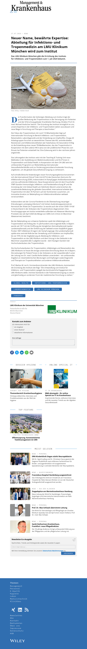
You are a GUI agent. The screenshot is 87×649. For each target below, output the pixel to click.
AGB (12, 633)
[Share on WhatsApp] (27, 352)
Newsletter (16, 615)
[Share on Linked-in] (22, 352)
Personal (43, 454)
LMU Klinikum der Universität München (27, 305)
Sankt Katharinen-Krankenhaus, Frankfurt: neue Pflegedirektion (46, 525)
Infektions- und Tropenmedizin (51, 283)
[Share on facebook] (12, 352)
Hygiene (14, 594)
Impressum (15, 628)
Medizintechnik (18, 599)
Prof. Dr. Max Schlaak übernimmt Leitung (49, 508)
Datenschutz (17, 631)
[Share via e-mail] (31, 352)
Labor (13, 596)
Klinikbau (15, 601)
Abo (12, 618)
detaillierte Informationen (23, 333)
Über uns (15, 626)
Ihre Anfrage (16, 338)
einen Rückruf (19, 330)
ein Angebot (18, 327)
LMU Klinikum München (48, 289)
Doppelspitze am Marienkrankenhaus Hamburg (52, 491)
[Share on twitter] (17, 352)
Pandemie (18, 296)
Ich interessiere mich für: (21, 324)
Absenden (68, 553)
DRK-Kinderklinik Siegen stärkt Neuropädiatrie (52, 456)
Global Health (21, 283)
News (26, 34)
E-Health (15, 591)
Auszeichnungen (46, 472)
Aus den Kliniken (47, 489)
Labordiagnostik (22, 289)
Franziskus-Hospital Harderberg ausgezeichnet (51, 475)
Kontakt (14, 621)
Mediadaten (16, 623)
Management (16, 586)
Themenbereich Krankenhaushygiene (26, 393)
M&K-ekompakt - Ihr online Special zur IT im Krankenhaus (58, 394)
